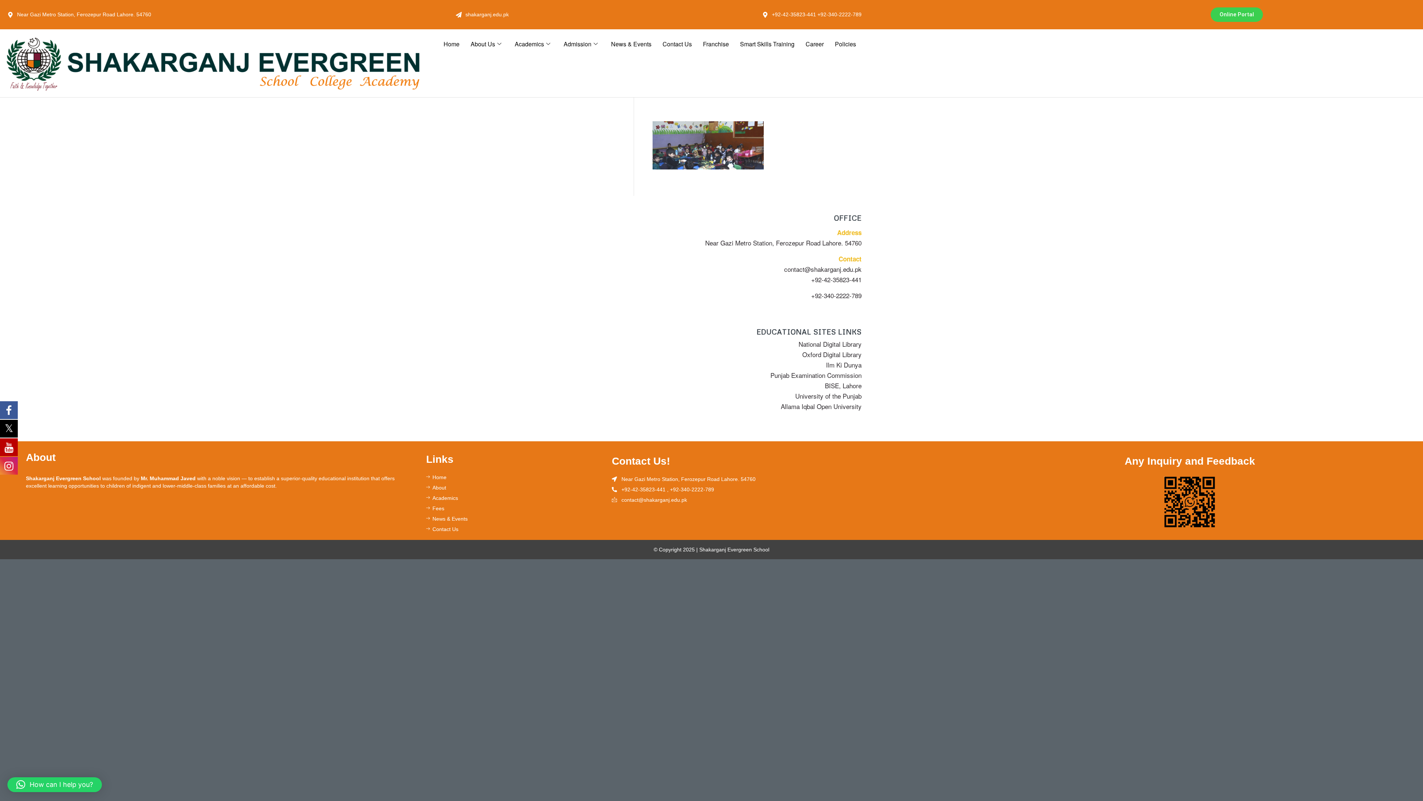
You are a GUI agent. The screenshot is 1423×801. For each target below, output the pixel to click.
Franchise (716, 44)
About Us (483, 44)
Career (815, 44)
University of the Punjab (828, 395)
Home (452, 44)
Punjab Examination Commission (816, 375)
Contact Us (677, 44)
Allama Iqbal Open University (821, 406)
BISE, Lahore (843, 385)
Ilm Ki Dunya (844, 364)
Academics (529, 44)
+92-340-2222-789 (836, 295)
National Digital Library (830, 344)
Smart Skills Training (767, 44)
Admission (577, 44)
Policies (845, 44)
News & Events (631, 44)
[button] (54, 784)
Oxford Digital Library (832, 354)
